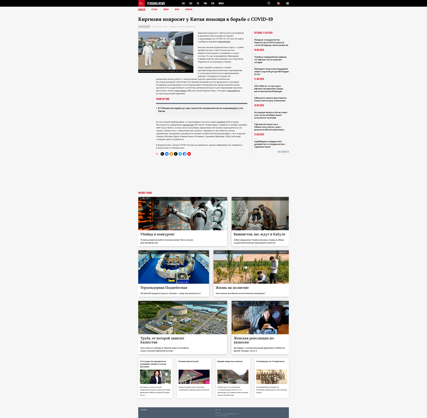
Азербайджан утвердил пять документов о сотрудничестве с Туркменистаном (269, 144)
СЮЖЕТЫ (188, 9)
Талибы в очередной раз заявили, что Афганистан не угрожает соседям (270, 60)
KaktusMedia (224, 41)
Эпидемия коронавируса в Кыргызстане (182, 27)
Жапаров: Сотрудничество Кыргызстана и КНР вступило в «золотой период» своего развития (271, 42)
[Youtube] (189, 154)
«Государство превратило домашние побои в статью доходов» (153, 364)
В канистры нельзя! (188, 361)
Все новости (283, 151)
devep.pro (225, 415)
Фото (177, 9)
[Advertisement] (213, 175)
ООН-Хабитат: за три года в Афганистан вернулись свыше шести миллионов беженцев (268, 89)
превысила (188, 124)
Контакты (144, 409)
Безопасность (157, 27)
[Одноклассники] (171, 154)
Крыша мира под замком (230, 361)
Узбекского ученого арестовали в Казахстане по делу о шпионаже (270, 99)
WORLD (221, 3)
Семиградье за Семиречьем (270, 361)
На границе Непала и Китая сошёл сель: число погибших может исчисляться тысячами (270, 115)
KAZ (183, 3)
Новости (141, 9)
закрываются (233, 90)
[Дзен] (175, 154)
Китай (165, 27)
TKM (205, 3)
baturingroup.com (230, 413)
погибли (221, 122)
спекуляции (180, 90)
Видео (166, 9)
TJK (198, 3)
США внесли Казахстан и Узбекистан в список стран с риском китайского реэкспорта (269, 127)
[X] (162, 154)
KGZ (190, 3)
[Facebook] (184, 154)
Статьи (154, 9)
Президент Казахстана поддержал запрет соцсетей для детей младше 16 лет (271, 71)
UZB (212, 3)
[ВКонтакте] (167, 154)
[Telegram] (180, 154)
